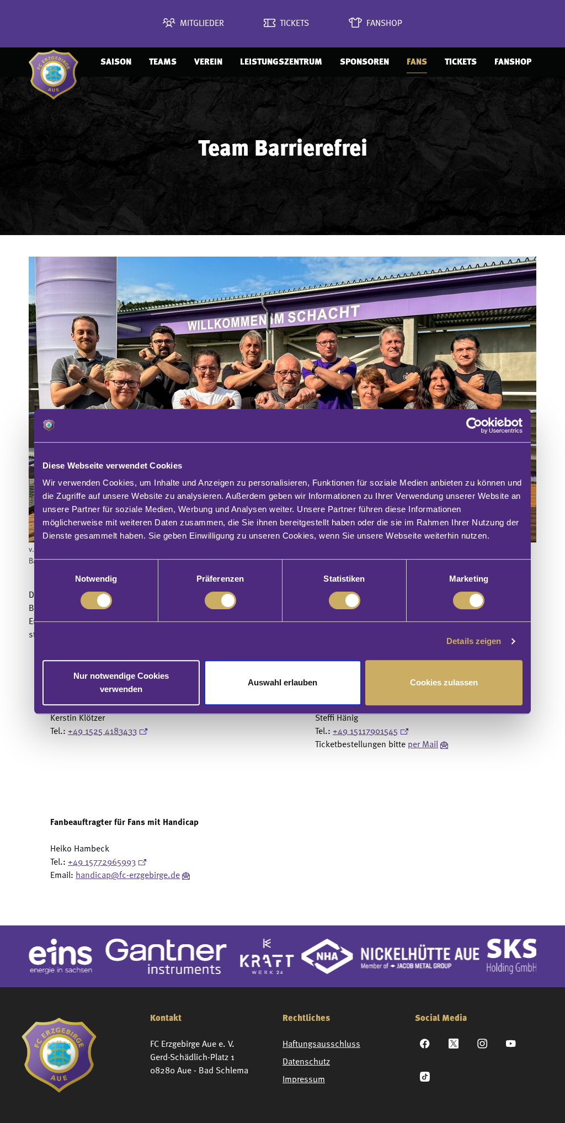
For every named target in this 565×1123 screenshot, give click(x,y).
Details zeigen (473, 641)
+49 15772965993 (102, 862)
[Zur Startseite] (53, 62)
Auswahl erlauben (282, 682)
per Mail (423, 745)
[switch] (220, 600)
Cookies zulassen (444, 682)
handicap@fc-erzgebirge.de (128, 875)
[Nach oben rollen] (540, 1098)
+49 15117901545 (365, 731)
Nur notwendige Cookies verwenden (121, 682)
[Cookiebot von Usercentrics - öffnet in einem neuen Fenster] (474, 425)
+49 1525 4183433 (102, 731)
